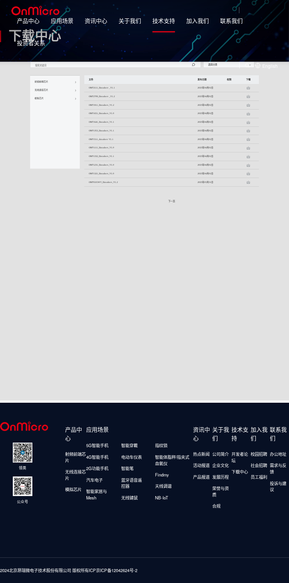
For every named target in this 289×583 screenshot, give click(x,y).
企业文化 (220, 465)
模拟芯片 (73, 489)
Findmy (162, 475)
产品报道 (201, 477)
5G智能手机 (97, 445)
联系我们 (231, 20)
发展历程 (220, 477)
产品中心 (28, 20)
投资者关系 (31, 43)
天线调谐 (163, 486)
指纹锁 (161, 445)
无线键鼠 (129, 498)
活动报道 (201, 465)
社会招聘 (259, 465)
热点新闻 (201, 454)
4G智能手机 (97, 457)
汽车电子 (94, 480)
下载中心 (239, 472)
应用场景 (62, 20)
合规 (216, 506)
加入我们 (197, 20)
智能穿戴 (129, 445)
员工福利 (259, 477)
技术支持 (163, 20)
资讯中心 (96, 20)
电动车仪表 (131, 457)
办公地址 (278, 454)
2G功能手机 (97, 468)
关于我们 (130, 20)
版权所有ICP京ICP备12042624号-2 (104, 570)
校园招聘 (259, 454)
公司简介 (220, 454)
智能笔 (127, 468)
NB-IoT (161, 498)
